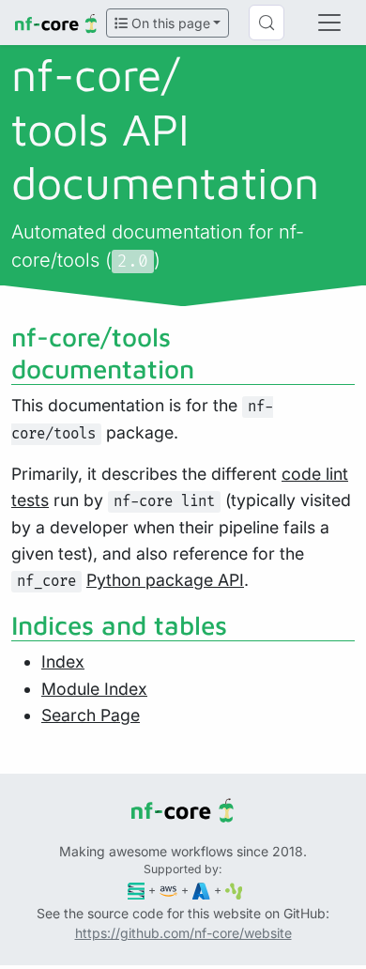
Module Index (94, 689)
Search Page (90, 715)
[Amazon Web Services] (168, 890)
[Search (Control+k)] (266, 22)
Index (62, 661)
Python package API (165, 580)
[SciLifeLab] (234, 890)
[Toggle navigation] (329, 22)
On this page (169, 23)
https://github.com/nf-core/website (183, 933)
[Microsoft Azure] (201, 890)
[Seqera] (136, 890)
